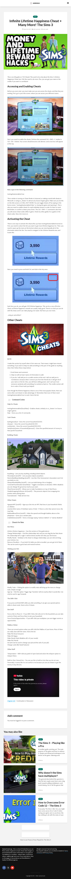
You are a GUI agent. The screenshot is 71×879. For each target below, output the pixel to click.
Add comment (36, 29)
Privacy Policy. (49, 852)
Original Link (11, 701)
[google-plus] (16, 868)
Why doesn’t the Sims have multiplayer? (50, 774)
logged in (18, 720)
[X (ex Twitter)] (8, 868)
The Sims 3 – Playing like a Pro (51, 744)
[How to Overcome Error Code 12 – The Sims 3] (20, 809)
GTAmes (40, 760)
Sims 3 (35, 16)
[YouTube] (12, 868)
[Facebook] (4, 868)
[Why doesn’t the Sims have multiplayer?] (20, 779)
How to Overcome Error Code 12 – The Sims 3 (51, 804)
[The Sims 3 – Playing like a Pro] (20, 749)
